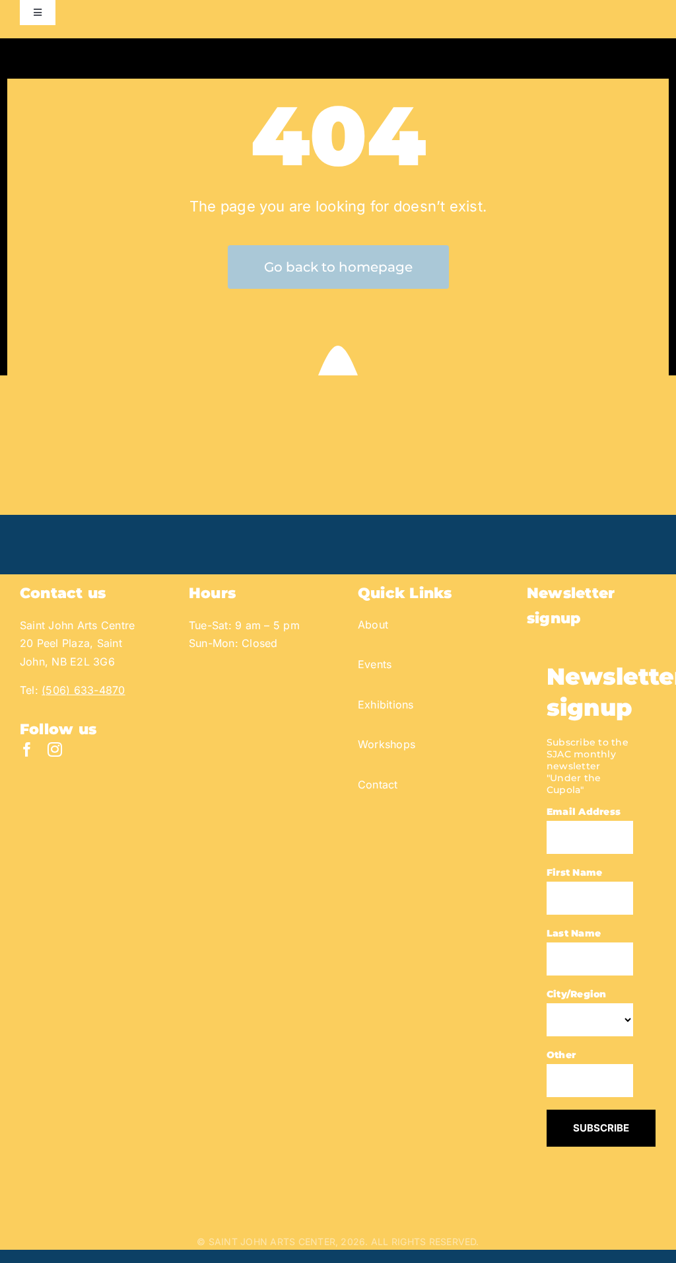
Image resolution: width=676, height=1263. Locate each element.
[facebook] (27, 749)
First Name (574, 872)
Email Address (584, 812)
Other (561, 1055)
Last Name (574, 933)
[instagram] (55, 749)
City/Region (577, 994)
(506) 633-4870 (83, 690)
